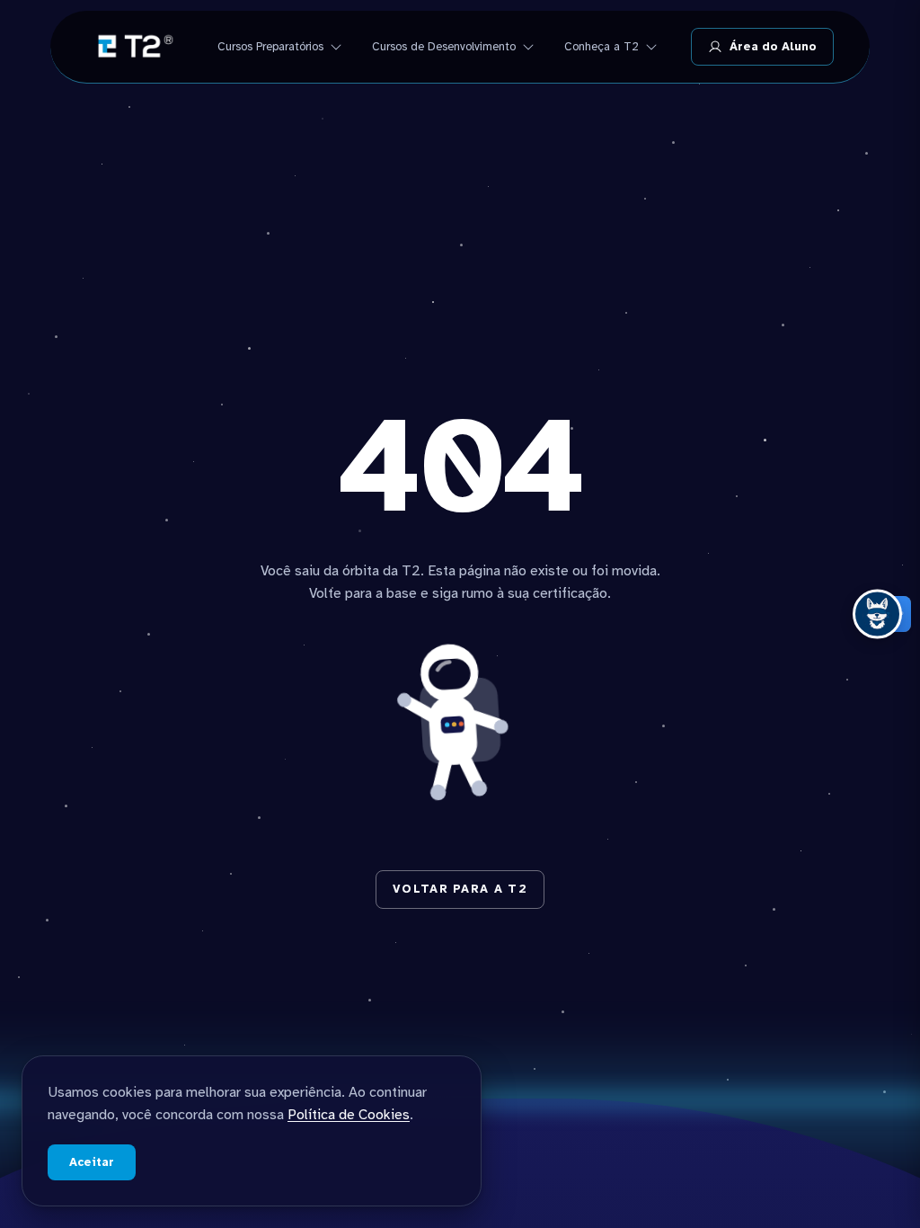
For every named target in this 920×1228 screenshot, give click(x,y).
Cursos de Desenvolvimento (444, 47)
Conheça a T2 (601, 47)
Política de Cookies (349, 1115)
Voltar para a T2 (460, 889)
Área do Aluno (773, 47)
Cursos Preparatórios (270, 47)
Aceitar (91, 1162)
